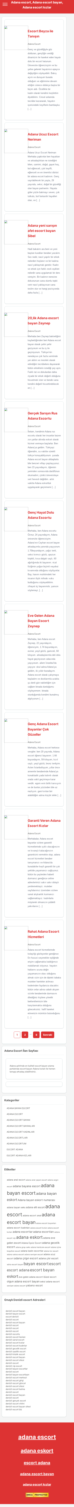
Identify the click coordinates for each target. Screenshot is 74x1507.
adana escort (37, 1436)
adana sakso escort (15, 1254)
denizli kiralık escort (15, 1354)
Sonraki (47, 1034)
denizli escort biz (14, 1409)
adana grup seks (23, 1247)
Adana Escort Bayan (18, 1120)
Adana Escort (34, 44)
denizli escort (12, 1319)
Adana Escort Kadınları (20, 1132)
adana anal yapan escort (36, 1180)
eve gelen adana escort (31, 1277)
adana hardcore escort (40, 1247)
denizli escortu (13, 1334)
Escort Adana (15, 1149)
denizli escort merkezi (16, 1377)
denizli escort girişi (15, 1380)
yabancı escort (34, 1285)
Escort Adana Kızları (19, 1155)
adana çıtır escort (48, 1258)
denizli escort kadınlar (16, 1345)
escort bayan (42, 1270)
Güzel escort (49, 1277)
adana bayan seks (16, 1207)
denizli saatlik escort (15, 1351)
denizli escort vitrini (15, 1403)
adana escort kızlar (38, 1228)
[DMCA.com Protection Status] (37, 1496)
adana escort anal (32, 1215)
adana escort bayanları (46, 1223)
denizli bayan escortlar (17, 1368)
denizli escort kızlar (15, 1342)
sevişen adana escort (16, 1286)
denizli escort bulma (15, 1389)
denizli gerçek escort (16, 1400)
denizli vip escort (14, 1366)
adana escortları (43, 1231)
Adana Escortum (16, 1143)
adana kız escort (51, 1251)
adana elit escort (35, 1207)
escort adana (18, 1270)
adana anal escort (16, 1180)
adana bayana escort (26, 1186)
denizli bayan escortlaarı (17, 1374)
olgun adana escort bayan (23, 1281)
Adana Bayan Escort (18, 1108)
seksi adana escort (50, 1281)
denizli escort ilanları (15, 1337)
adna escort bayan (15, 1264)
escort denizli (12, 1316)
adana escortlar (23, 1231)
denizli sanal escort (15, 1339)
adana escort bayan (37, 1474)
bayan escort (36, 1263)
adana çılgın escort (26, 1258)
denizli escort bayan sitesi (18, 1406)
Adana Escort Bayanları (21, 1126)
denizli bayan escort (15, 1313)
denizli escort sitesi (15, 1360)
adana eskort (29, 1237)
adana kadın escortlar (32, 1251)
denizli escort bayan (15, 1311)
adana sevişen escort (33, 1254)
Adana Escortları (17, 1137)
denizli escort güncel (16, 1383)
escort (55, 1263)
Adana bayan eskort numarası (36, 1200)
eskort (12, 1276)
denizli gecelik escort (16, 1348)
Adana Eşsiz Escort (31, 1243)
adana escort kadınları (18, 1227)
